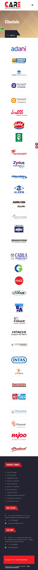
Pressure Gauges (12, 472)
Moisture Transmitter (13, 486)
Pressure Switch (11, 475)
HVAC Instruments (12, 484)
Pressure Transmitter (13, 481)
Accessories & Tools (13, 501)
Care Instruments (21, 560)
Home (8, 35)
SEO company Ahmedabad (17, 566)
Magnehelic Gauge (12, 478)
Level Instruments (12, 492)
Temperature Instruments (14, 498)
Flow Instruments (12, 489)
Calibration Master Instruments (16, 495)
